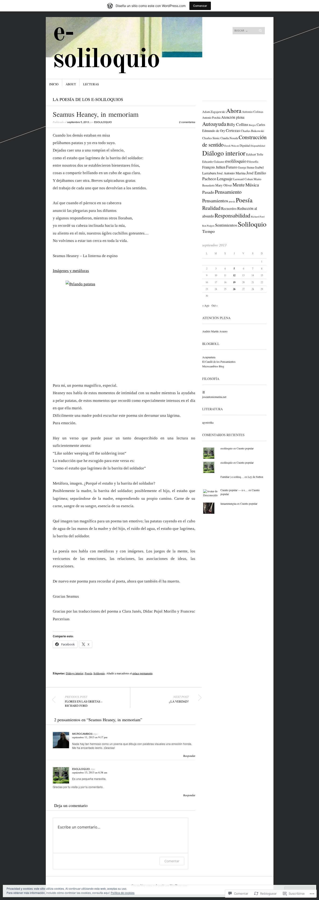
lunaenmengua (228, 503)
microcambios (82, 733)
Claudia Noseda (229, 138)
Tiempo (208, 231)
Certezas (233, 130)
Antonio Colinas (252, 112)
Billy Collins (237, 124)
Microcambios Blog (213, 366)
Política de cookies (123, 893)
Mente (239, 185)
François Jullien (213, 167)
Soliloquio (99, 673)
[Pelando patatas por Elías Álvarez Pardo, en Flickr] (124, 324)
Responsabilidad (232, 215)
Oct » (215, 305)
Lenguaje (225, 178)
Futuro (231, 167)
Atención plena (232, 117)
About (71, 84)
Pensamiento (228, 191)
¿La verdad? (179, 699)
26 (234, 289)
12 (234, 275)
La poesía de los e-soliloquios (88, 99)
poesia (232, 201)
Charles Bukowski (252, 131)
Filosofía (252, 161)
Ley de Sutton (255, 477)
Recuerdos (229, 208)
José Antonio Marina (231, 173)
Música (252, 185)
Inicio (53, 84)
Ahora (233, 110)
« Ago (205, 305)
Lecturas (91, 84)
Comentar (171, 861)
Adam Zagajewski (213, 112)
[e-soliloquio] (124, 34)
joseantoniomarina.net (214, 397)
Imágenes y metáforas (71, 271)
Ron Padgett (208, 225)
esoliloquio (103, 122)
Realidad (211, 207)
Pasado (208, 192)
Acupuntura (208, 357)
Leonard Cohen (243, 179)
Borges (252, 125)
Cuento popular (245, 448)
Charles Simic (211, 138)
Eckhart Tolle (254, 154)
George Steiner (246, 167)
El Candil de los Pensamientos (219, 361)
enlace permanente (142, 673)
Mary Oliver (223, 185)
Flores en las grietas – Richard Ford (84, 701)
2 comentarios (187, 122)
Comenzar (200, 5)
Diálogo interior (74, 673)
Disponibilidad (258, 145)
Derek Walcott (231, 145)
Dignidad (245, 145)
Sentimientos (226, 225)
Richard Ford (257, 216)
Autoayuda (214, 124)
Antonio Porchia (211, 117)
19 (234, 282)
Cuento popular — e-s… (234, 490)
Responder (189, 756)
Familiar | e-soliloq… (232, 477)
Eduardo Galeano (213, 161)
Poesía (88, 673)
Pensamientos (215, 200)
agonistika (207, 422)
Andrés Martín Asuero (214, 331)
